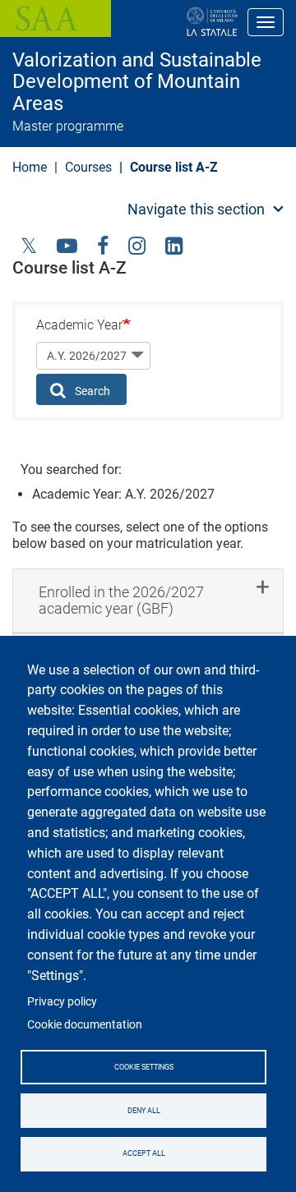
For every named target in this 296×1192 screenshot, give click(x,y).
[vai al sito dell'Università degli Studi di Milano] (159, 22)
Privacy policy (62, 1001)
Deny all (143, 1111)
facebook (103, 244)
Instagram (137, 244)
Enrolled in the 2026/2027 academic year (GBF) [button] (121, 600)
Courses (88, 167)
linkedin (174, 244)
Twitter (28, 244)
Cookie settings (143, 1067)
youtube (67, 244)
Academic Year (79, 325)
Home (29, 167)
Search (91, 391)
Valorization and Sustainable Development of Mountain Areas (136, 81)
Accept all (144, 1153)
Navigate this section (196, 209)
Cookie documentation (84, 1024)
